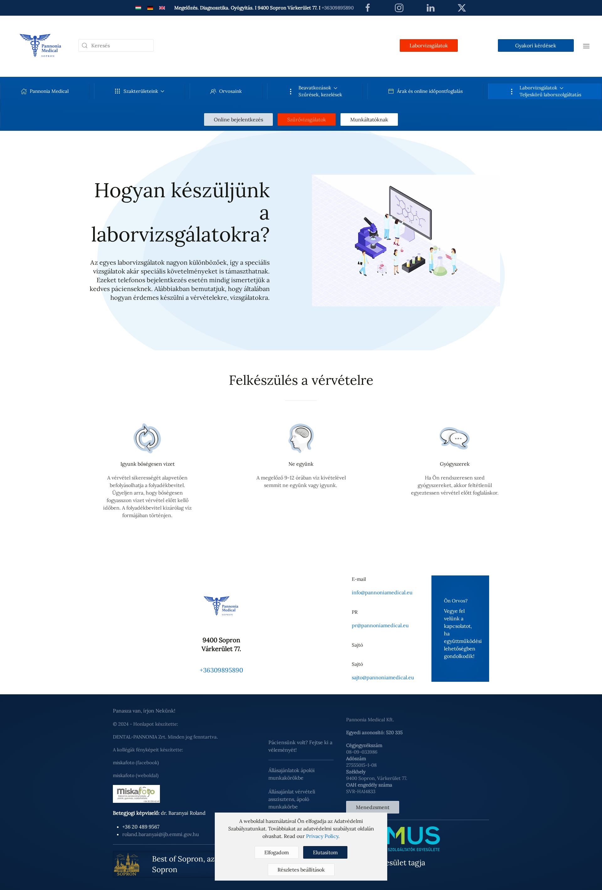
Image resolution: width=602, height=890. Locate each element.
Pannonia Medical (49, 91)
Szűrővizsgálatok (306, 119)
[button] (586, 45)
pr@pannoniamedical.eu (380, 625)
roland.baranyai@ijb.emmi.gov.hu (160, 834)
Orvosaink (230, 91)
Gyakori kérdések (535, 45)
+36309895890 (338, 8)
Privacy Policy (322, 836)
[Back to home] (41, 45)
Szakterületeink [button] (141, 91)
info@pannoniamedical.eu (382, 592)
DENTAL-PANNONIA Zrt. (139, 737)
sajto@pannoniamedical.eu (383, 677)
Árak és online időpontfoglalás (430, 91)
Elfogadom (276, 852)
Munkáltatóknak (369, 119)
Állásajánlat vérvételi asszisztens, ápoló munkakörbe (291, 799)
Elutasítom (325, 852)
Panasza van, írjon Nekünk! (144, 710)
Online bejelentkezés (238, 119)
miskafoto (124, 763)
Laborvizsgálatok (428, 45)
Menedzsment (372, 807)
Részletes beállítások (301, 869)
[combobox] (116, 45)
